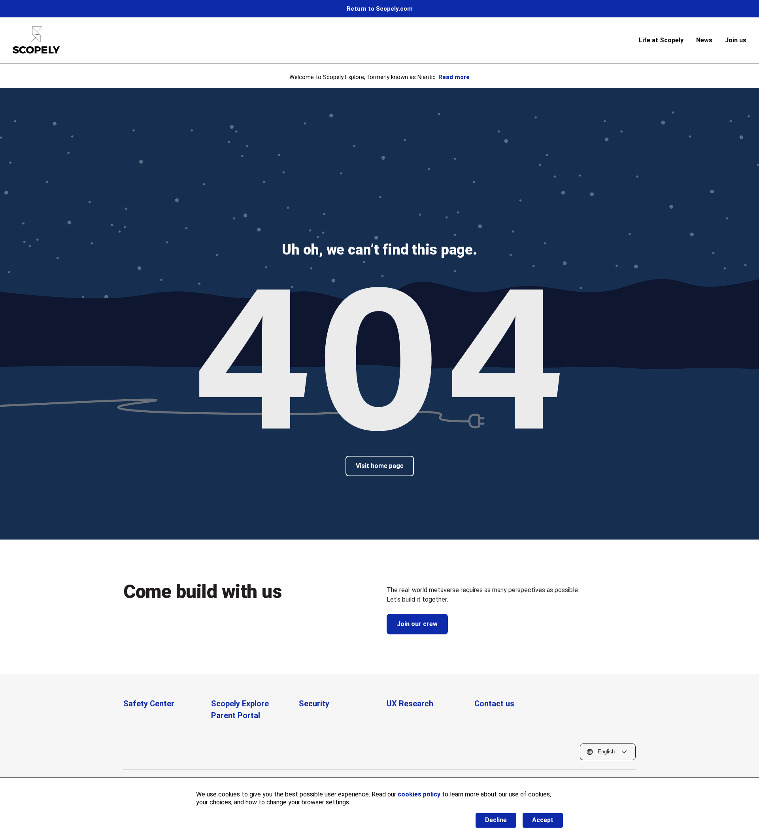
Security (314, 703)
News (704, 40)
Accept (542, 820)
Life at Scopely (661, 40)
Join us (735, 40)
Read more (454, 77)
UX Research (410, 703)
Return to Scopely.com (380, 8)
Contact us (494, 703)
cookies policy (419, 794)
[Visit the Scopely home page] (36, 40)
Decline (496, 820)
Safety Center (148, 703)
